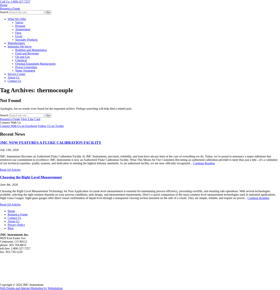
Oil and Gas (22, 56)
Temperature (22, 29)
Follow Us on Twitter (51, 126)
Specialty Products (26, 39)
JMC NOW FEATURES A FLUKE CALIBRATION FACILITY (50, 143)
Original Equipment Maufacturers (35, 63)
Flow (18, 32)
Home (3, 5)
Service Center (16, 74)
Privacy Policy (16, 224)
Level (18, 36)
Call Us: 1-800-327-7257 (15, 1)
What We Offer (17, 19)
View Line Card (30, 119)
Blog (11, 228)
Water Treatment (25, 70)
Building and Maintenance (31, 50)
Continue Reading (204, 163)
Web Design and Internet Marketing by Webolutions (31, 288)
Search (4, 12)
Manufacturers (16, 43)
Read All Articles (10, 169)
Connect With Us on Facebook (18, 126)
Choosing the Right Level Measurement (31, 177)
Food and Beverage (27, 53)
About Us (13, 77)
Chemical (21, 60)
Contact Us (14, 81)
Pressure (20, 26)
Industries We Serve (20, 46)
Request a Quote (10, 8)
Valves (19, 22)
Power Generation (26, 67)
